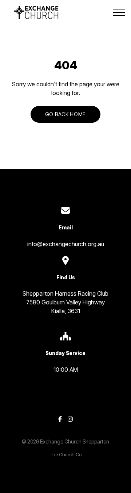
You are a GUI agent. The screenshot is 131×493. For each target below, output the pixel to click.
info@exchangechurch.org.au (65, 244)
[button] (119, 12)
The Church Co (66, 454)
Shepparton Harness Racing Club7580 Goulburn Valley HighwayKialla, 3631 (65, 302)
